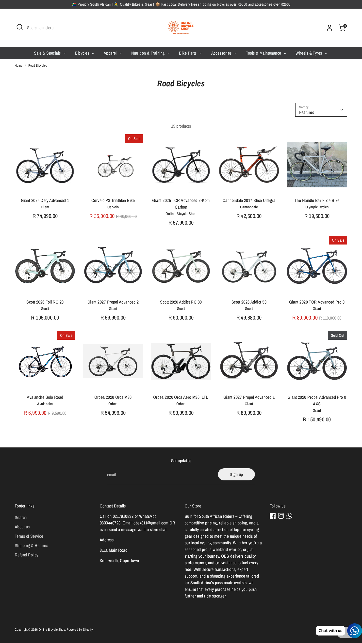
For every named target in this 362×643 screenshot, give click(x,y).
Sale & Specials (48, 53)
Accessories (222, 53)
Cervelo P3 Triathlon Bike (113, 200)
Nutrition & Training (148, 53)
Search (21, 517)
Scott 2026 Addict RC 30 (181, 302)
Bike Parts (188, 53)
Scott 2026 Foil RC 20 (45, 302)
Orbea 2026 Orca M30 (113, 397)
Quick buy (45, 186)
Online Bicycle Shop (52, 629)
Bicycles (82, 53)
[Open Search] (20, 27)
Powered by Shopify (80, 629)
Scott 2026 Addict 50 (248, 302)
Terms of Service (29, 536)
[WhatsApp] (289, 516)
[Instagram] (281, 516)
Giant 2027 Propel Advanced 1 (249, 397)
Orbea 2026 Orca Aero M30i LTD (181, 397)
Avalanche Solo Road (45, 397)
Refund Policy (26, 555)
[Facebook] (273, 516)
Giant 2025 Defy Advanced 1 (45, 200)
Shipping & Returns (31, 545)
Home (18, 65)
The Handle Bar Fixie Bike (317, 200)
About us (22, 527)
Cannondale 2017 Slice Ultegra (249, 200)
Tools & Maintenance (264, 53)
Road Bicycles (37, 65)
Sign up (236, 474)
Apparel (111, 53)
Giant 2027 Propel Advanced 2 (113, 302)
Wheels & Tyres (309, 53)
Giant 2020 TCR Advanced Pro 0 (317, 302)
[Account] (329, 28)
